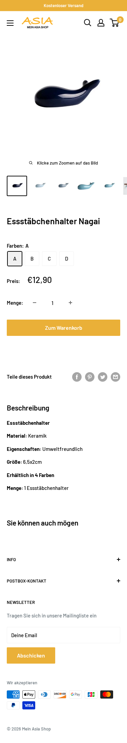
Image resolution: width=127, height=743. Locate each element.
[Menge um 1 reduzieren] (34, 303)
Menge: (15, 303)
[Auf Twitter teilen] (102, 376)
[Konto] (101, 22)
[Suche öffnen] (87, 22)
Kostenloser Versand (63, 5)
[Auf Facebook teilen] (77, 376)
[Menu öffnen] (10, 23)
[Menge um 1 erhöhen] (70, 303)
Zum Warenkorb (63, 327)
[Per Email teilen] (115, 376)
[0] (114, 23)
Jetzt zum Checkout (63, 349)
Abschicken (31, 655)
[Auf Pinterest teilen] (89, 376)
